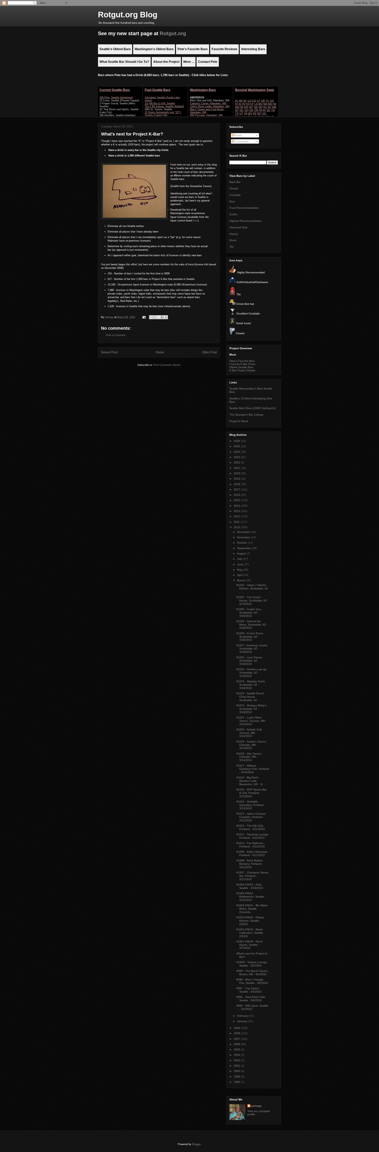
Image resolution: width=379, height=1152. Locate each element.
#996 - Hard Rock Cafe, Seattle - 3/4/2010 (251, 998)
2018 (237, 484)
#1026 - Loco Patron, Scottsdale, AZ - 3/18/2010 (249, 661)
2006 (237, 1044)
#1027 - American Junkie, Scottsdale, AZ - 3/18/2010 (252, 649)
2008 (237, 1033)
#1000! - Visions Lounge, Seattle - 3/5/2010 (251, 964)
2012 (237, 516)
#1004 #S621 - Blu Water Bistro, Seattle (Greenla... (252, 909)
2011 (237, 521)
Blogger (196, 1144)
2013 (237, 511)
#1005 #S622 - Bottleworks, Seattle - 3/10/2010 (251, 897)
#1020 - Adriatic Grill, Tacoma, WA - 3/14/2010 (249, 733)
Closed (233, 188)
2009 (237, 1028)
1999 (237, 1076)
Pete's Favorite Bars (242, 360)
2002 (237, 1060)
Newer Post (109, 352)
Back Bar (235, 182)
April (240, 575)
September (244, 548)
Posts (238, 135)
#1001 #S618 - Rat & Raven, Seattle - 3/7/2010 (249, 945)
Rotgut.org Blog (127, 14)
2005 (237, 1049)
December (244, 532)
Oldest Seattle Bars (241, 367)
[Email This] (151, 317)
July (240, 558)
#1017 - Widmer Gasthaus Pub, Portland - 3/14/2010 (252, 769)
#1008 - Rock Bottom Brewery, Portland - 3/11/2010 (249, 864)
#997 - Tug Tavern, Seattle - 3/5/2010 (249, 990)
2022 (237, 462)
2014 (237, 505)
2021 (237, 468)
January (242, 1021)
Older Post (209, 352)
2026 (237, 440)
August (242, 553)
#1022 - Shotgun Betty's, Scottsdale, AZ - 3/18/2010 (251, 709)
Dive (232, 201)
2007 (237, 1038)
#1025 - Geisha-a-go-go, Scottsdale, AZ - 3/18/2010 (251, 673)
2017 (237, 489)
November (244, 537)
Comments (241, 141)
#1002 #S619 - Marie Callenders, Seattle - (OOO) (250, 933)
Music (233, 240)
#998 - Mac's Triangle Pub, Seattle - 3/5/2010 (252, 981)
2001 (237, 1065)
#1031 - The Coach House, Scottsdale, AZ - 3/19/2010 (252, 600)
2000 (237, 1071)
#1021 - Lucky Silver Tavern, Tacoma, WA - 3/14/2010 (251, 721)
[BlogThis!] (155, 317)
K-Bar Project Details (242, 370)
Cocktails (235, 195)
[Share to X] (158, 317)
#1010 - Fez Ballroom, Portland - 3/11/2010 (250, 844)
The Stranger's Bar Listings (246, 414)
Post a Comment (115, 335)
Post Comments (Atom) (166, 364)
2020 (237, 473)
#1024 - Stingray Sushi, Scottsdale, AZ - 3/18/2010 (250, 685)
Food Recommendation (244, 207)
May (240, 569)
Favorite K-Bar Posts (242, 364)
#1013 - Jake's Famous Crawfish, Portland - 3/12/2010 (251, 817)
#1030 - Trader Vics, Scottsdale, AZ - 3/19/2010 (249, 612)
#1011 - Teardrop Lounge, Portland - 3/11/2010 (252, 836)
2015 (237, 500)
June (240, 564)
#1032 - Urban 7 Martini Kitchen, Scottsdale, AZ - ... (252, 588)
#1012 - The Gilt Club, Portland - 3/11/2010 (250, 827)
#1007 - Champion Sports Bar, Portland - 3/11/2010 (252, 876)
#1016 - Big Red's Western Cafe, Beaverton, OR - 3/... (250, 781)
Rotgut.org (173, 33)
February (243, 1015)
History (233, 233)
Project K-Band (238, 421)
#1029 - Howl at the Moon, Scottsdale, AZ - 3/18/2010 (252, 625)
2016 (237, 494)
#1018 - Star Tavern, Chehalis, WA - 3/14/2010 (249, 757)
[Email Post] (144, 317)
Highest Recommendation (245, 220)
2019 (237, 478)
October (242, 542)
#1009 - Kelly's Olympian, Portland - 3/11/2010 (252, 853)
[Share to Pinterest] (166, 317)
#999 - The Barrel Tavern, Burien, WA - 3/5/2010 (252, 972)
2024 (237, 451)
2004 (237, 1054)
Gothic (233, 214)
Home (160, 352)
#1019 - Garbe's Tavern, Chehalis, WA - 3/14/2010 (251, 745)
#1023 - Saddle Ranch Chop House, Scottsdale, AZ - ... (250, 697)
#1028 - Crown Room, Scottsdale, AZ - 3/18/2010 (250, 637)
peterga (256, 1105)
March (241, 580)
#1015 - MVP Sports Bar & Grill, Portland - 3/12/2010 (251, 793)
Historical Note (238, 227)
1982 (237, 1081)
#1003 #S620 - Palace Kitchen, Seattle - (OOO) (250, 921)
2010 (237, 527)
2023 (237, 457)
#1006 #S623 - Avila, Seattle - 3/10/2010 (249, 886)
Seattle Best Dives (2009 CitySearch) (252, 408)
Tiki (231, 246)
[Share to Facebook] (162, 317)
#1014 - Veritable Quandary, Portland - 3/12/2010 (250, 805)
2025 (237, 446)
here (195, 220)
